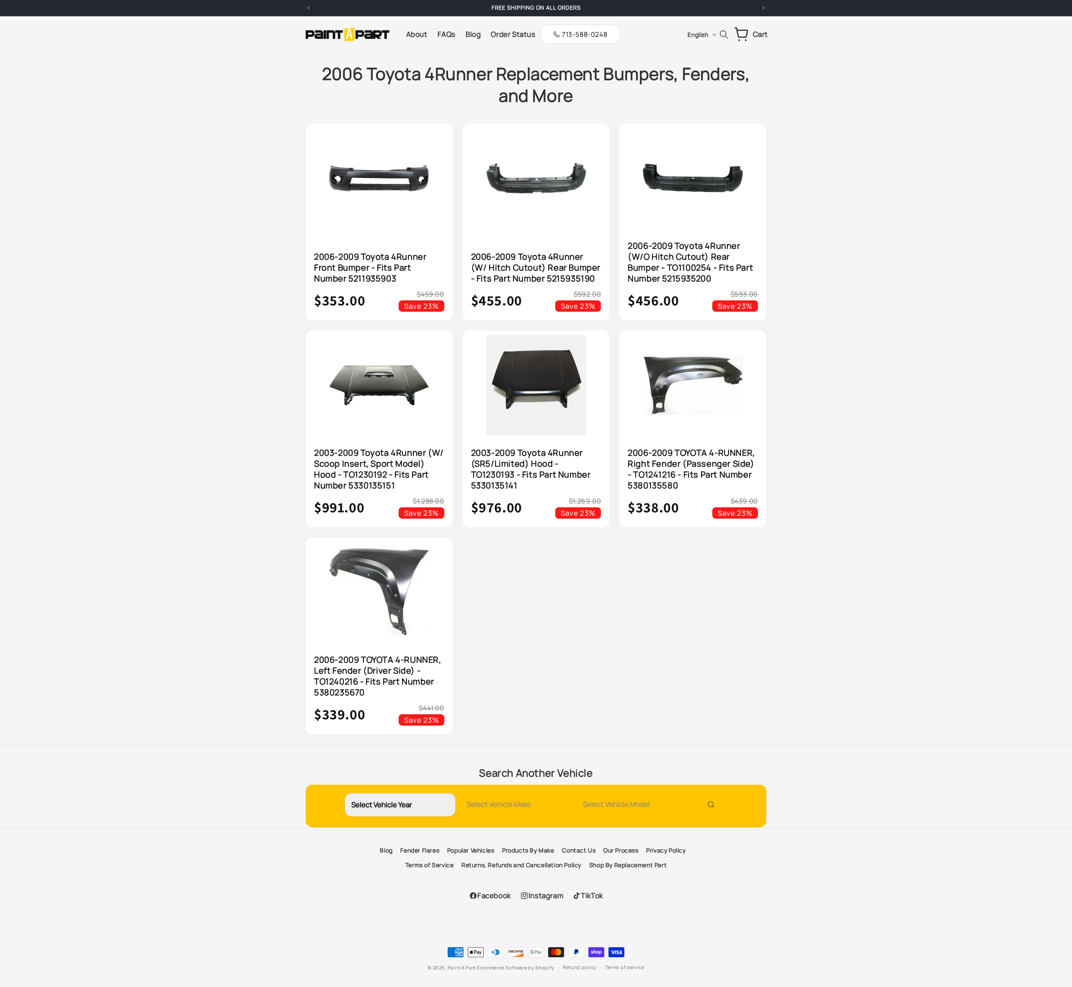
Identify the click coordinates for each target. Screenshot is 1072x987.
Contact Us (578, 850)
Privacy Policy (665, 850)
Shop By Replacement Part (628, 865)
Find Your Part (708, 804)
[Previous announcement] (308, 8)
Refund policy (580, 967)
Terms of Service (429, 865)
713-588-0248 (584, 34)
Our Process (621, 850)
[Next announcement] (763, 8)
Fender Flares (419, 850)
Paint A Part (462, 967)
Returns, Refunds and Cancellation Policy (521, 865)
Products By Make (528, 850)
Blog (386, 850)
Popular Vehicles (471, 850)
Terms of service (624, 967)
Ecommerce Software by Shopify (515, 967)
